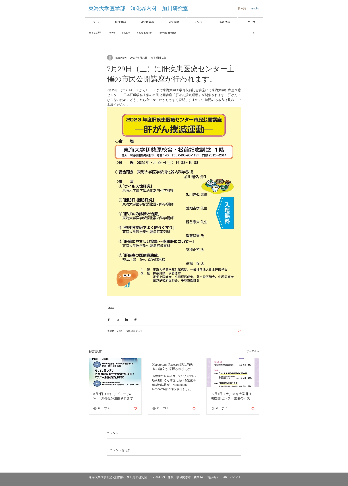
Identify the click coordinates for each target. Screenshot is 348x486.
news (112, 32)
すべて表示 (252, 351)
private (126, 32)
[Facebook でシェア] (108, 319)
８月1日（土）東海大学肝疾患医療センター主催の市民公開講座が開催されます (232, 396)
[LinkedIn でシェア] (126, 319)
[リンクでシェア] (135, 319)
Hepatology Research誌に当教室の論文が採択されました (172, 367)
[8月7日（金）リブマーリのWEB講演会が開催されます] (115, 372)
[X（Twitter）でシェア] (117, 319)
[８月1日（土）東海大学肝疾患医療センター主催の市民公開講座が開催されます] (233, 372)
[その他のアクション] (239, 57)
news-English (144, 32)
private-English (168, 32)
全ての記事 (95, 32)
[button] (254, 32)
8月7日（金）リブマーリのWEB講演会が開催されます (113, 396)
